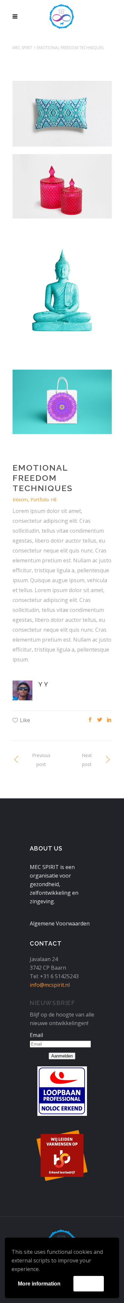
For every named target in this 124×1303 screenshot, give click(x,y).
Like (25, 720)
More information (39, 1283)
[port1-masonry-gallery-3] (62, 406)
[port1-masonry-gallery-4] (62, 117)
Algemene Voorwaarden (60, 923)
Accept (89, 1283)
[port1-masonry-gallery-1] (62, 298)
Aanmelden (62, 1055)
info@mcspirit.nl (50, 984)
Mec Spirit (22, 47)
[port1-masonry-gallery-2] (62, 190)
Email (36, 1035)
